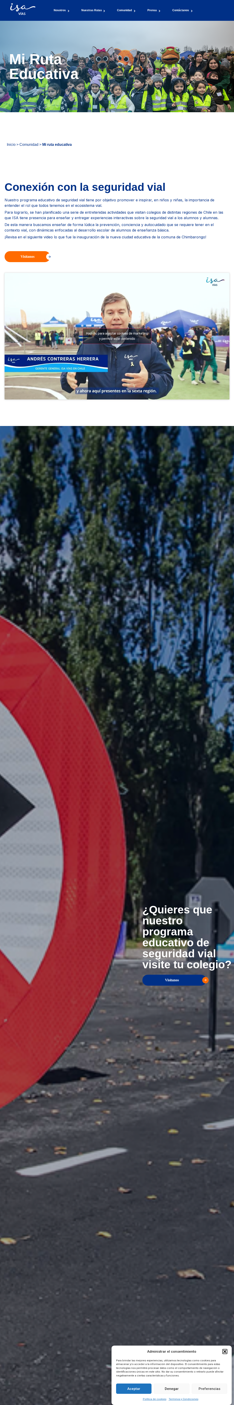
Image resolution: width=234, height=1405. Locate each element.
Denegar (172, 1389)
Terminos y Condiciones (183, 1399)
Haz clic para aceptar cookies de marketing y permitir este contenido (117, 336)
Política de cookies (154, 1399)
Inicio (11, 144)
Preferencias (209, 1389)
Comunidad (28, 144)
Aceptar (133, 1389)
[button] (225, 1351)
